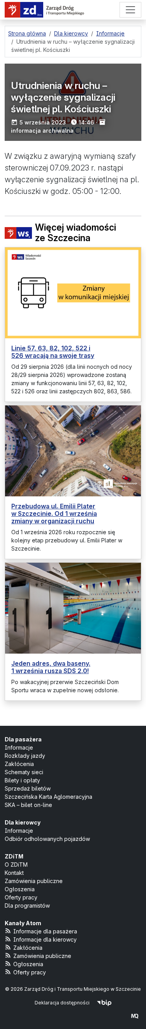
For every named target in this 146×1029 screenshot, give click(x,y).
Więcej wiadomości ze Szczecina (75, 233)
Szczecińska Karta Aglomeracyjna (48, 796)
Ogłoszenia (20, 889)
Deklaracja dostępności (62, 1003)
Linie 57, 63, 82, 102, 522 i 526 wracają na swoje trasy (52, 351)
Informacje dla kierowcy (45, 939)
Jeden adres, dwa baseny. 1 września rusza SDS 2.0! (50, 667)
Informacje (19, 747)
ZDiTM (14, 856)
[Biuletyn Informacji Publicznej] (104, 1003)
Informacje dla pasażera (45, 931)
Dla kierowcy (22, 822)
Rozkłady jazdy (25, 755)
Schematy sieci (24, 772)
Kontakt (14, 872)
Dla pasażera (23, 739)
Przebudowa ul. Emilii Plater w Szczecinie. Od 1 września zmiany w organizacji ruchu (54, 513)
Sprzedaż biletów (28, 788)
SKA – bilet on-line (28, 805)
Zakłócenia (19, 764)
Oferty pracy (21, 897)
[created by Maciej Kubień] (134, 1016)
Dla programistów (27, 905)
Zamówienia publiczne (34, 881)
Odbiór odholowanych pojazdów (47, 838)
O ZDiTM (16, 864)
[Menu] (130, 10)
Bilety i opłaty (22, 780)
